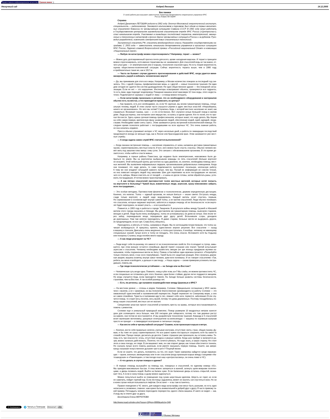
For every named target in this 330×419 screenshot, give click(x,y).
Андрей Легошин (165, 7)
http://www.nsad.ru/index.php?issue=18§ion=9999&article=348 (142, 402)
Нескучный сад (9, 7)
